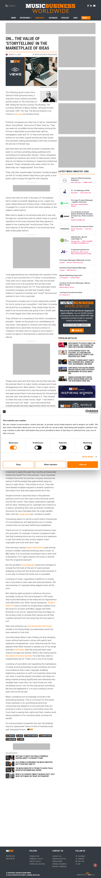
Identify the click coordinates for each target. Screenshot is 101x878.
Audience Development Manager (72, 268)
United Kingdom (32, 736)
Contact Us (56, 856)
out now (18, 114)
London (62, 262)
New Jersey (84, 252)
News (13, 18)
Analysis (12, 736)
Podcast (65, 18)
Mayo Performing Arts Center (81, 254)
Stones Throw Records (75, 262)
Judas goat (24, 514)
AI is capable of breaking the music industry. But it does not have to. (34, 763)
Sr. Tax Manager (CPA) (80, 190)
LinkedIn (80, 859)
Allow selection (50, 464)
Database (53, 18)
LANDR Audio (87, 182)
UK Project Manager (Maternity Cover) (75, 260)
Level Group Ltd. (85, 193)
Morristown (75, 252)
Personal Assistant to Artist (82, 226)
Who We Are (10, 856)
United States (83, 204)
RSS (78, 864)
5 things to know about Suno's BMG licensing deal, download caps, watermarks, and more (81, 362)
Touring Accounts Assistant (70, 292)
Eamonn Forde (46, 736)
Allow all (82, 464)
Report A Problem (59, 866)
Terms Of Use (34, 856)
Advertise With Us (59, 859)
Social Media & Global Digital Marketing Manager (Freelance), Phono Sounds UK (82, 215)
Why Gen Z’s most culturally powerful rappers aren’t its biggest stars (32, 757)
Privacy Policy (35, 861)
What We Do (10, 859)
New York (74, 204)
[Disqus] (31, 811)
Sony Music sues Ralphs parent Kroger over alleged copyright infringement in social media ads (81, 370)
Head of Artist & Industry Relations (81, 179)
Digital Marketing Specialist (70, 275)
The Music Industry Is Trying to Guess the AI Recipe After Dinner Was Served (34, 769)
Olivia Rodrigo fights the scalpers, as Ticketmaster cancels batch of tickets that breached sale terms (81, 353)
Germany (79, 229)
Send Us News (57, 861)
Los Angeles (63, 277)
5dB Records (71, 270)
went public (19, 649)
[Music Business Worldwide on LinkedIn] (91, 5)
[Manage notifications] (95, 865)
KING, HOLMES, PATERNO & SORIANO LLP (82, 242)
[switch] (38, 448)
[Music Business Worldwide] (50, 8)
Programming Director (80, 249)
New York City (76, 182)
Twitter (80, 861)
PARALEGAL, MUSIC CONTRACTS (79, 238)
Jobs (75, 18)
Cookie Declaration (37, 864)
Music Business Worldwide (46, 55)
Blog (20, 736)
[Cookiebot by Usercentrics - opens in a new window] (87, 411)
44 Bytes (90, 874)
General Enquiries (59, 864)
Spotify (73, 206)
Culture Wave (75, 277)
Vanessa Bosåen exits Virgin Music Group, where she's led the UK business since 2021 (80, 379)
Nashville (74, 193)
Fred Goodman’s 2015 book (39, 626)
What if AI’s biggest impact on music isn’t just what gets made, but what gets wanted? (35, 775)
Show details (87, 457)
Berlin (73, 229)
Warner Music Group (66, 287)
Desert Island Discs (34, 547)
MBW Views (11, 739)
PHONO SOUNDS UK (78, 220)
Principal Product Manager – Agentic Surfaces (82, 201)
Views (21, 739)
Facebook (81, 856)
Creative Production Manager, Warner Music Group (74, 284)
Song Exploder (28, 565)
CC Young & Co (64, 295)
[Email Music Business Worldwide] (94, 5)
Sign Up (78, 330)
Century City (75, 241)
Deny (18, 464)
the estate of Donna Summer (19, 656)
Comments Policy (36, 859)
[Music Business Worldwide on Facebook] (88, 5)
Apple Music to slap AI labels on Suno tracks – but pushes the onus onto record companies (81, 345)
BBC (7, 553)
